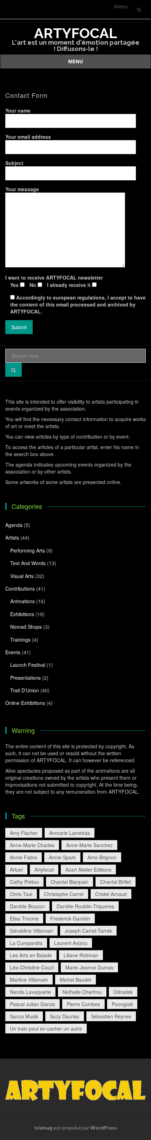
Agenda (13, 524)
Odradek (123, 991)
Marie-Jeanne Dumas (89, 967)
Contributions (20, 588)
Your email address (28, 136)
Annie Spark (62, 857)
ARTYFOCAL (75, 33)
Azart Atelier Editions (88, 869)
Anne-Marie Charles (32, 845)
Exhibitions (22, 614)
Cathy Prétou (24, 881)
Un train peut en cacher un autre (46, 1028)
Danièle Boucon (27, 906)
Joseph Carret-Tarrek (88, 930)
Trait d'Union (24, 690)
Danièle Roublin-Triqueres (85, 906)
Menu (121, 6)
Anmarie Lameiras (69, 832)
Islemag (43, 1128)
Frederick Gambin (70, 918)
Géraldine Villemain (31, 930)
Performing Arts (27, 550)
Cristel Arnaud (111, 893)
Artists (12, 537)
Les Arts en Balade (31, 955)
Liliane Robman (81, 955)
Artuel (16, 869)
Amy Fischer (24, 832)
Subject (14, 162)
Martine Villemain (29, 979)
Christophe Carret (64, 893)
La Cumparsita (26, 942)
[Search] (13, 370)
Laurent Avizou (70, 942)
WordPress (103, 1128)
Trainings (20, 639)
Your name (18, 110)
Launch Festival (27, 664)
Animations (22, 601)
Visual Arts (22, 575)
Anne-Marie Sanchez (89, 845)
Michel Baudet (75, 979)
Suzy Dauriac (64, 1016)
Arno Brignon (102, 857)
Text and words (28, 563)
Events (12, 652)
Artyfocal (44, 869)
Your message (22, 189)
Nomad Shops (26, 626)
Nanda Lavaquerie (30, 991)
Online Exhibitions (25, 702)
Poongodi (122, 1004)
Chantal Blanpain (69, 881)
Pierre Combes (83, 1004)
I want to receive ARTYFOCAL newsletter (54, 281)
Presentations (25, 677)
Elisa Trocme (24, 918)
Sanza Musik (24, 1016)
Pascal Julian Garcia (32, 1004)
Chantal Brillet (115, 881)
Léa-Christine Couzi (32, 967)
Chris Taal (21, 893)
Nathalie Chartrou (82, 991)
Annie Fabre (23, 857)
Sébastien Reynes (111, 1016)
